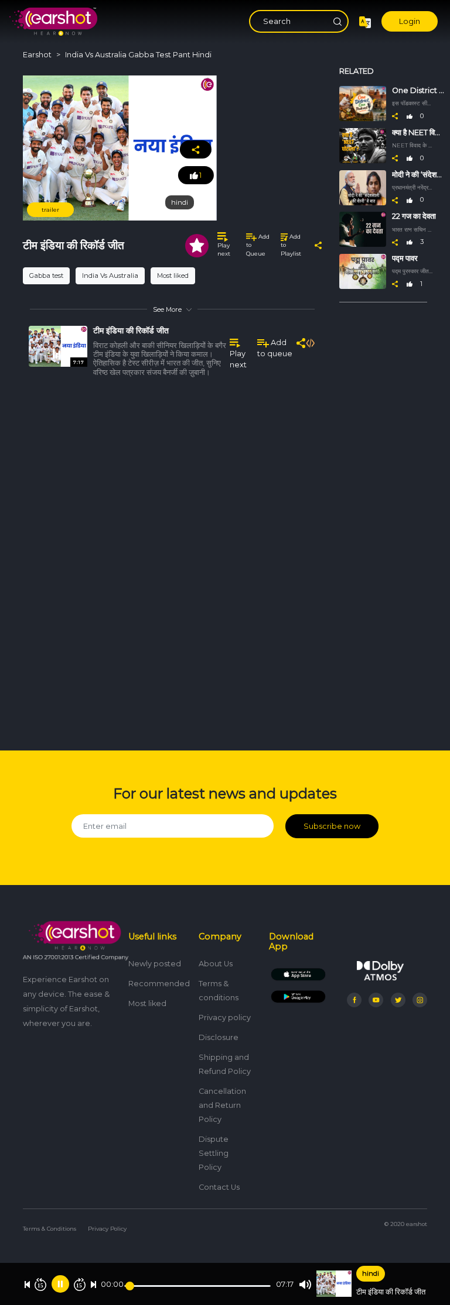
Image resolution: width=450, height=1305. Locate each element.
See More (167, 309)
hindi (370, 1273)
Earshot (37, 54)
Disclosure (218, 1037)
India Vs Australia (110, 275)
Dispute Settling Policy (214, 1153)
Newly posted (154, 963)
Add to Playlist (291, 245)
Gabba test (46, 275)
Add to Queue (258, 245)
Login (409, 21)
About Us (216, 963)
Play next (223, 249)
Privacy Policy (107, 1228)
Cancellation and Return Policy (222, 1105)
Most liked (173, 275)
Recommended (159, 983)
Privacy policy (225, 1017)
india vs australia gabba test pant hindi (138, 54)
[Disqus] (172, 559)
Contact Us (219, 1187)
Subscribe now (332, 826)
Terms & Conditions (49, 1228)
